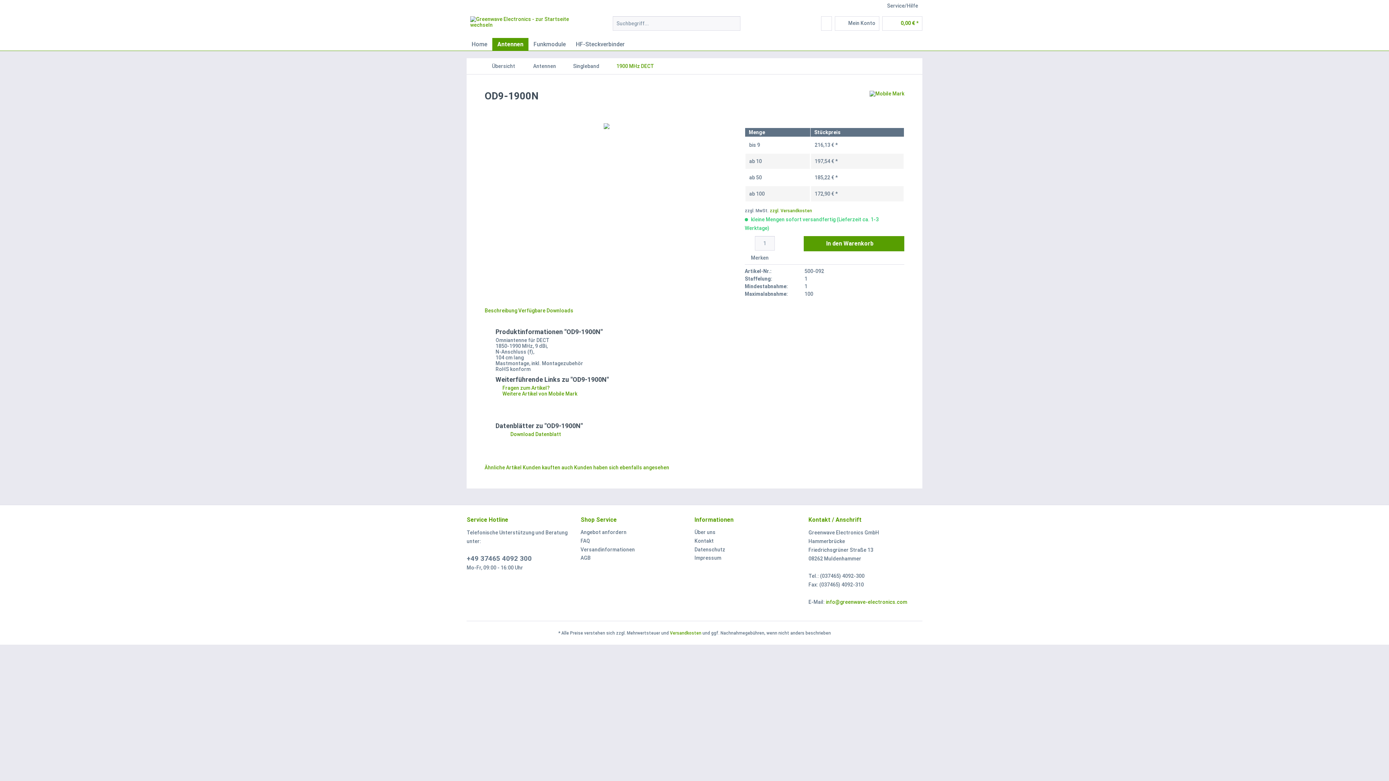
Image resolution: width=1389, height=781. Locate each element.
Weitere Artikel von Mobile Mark (539, 394)
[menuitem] (676, 26)
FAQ (585, 541)
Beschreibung (501, 310)
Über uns (704, 532)
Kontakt (704, 541)
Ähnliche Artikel (503, 467)
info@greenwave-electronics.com (866, 602)
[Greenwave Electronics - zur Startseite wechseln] (524, 25)
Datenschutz (709, 549)
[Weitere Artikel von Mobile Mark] (887, 103)
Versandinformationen (608, 549)
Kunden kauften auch (548, 467)
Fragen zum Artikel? (525, 388)
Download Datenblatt (535, 434)
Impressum (707, 558)
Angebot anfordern (603, 532)
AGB (586, 558)
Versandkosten (685, 633)
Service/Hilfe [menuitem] (902, 6)
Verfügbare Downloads (545, 310)
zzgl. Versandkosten (791, 210)
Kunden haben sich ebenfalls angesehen (621, 467)
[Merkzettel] (826, 23)
